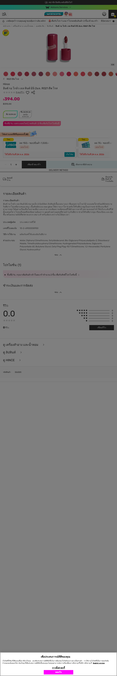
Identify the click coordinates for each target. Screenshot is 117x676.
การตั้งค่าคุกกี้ (58, 668)
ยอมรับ (58, 672)
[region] (58, 664)
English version (99, 663)
